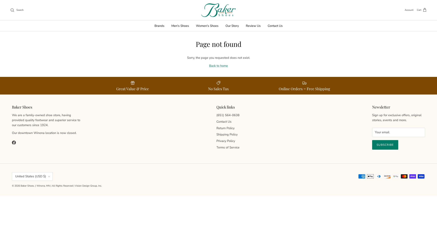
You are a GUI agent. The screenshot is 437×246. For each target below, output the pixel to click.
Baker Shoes (27, 185)
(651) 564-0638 (227, 115)
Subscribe (385, 145)
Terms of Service (227, 147)
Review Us (253, 26)
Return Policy (225, 128)
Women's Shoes (207, 26)
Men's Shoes (180, 26)
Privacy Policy (225, 141)
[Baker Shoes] (218, 10)
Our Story (232, 26)
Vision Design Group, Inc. (88, 185)
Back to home (218, 66)
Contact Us (275, 26)
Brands (159, 26)
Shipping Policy (227, 134)
